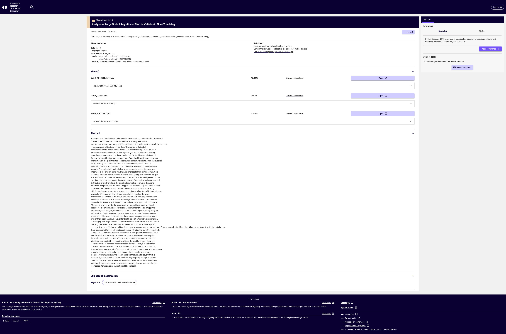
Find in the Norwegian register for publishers (272, 52)
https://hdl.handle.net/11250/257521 (114, 56)
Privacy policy (351, 318)
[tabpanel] (462, 40)
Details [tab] (428, 19)
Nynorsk (16, 321)
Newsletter (349, 314)
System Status (347, 307)
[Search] (31, 7)
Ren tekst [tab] (443, 31)
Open (381, 78)
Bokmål (6, 321)
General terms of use (294, 78)
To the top (254, 299)
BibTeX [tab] (482, 31)
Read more (156, 303)
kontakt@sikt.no (389, 329)
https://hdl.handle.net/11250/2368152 (115, 59)
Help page (345, 303)
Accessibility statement (354, 322)
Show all (410, 32)
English (25, 321)
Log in (496, 7)
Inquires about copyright (355, 326)
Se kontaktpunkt (464, 67)
